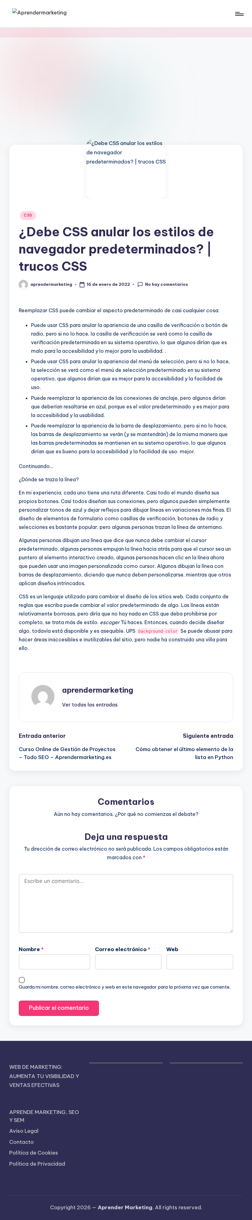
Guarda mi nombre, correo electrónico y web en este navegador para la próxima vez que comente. (124, 987)
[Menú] (239, 14)
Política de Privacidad (37, 1163)
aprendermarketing (97, 690)
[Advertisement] (126, 83)
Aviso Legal (23, 1131)
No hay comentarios (166, 284)
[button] (90, 705)
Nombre (31, 949)
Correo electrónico (122, 949)
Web (172, 949)
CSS (28, 215)
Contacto (21, 1142)
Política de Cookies (33, 1152)
